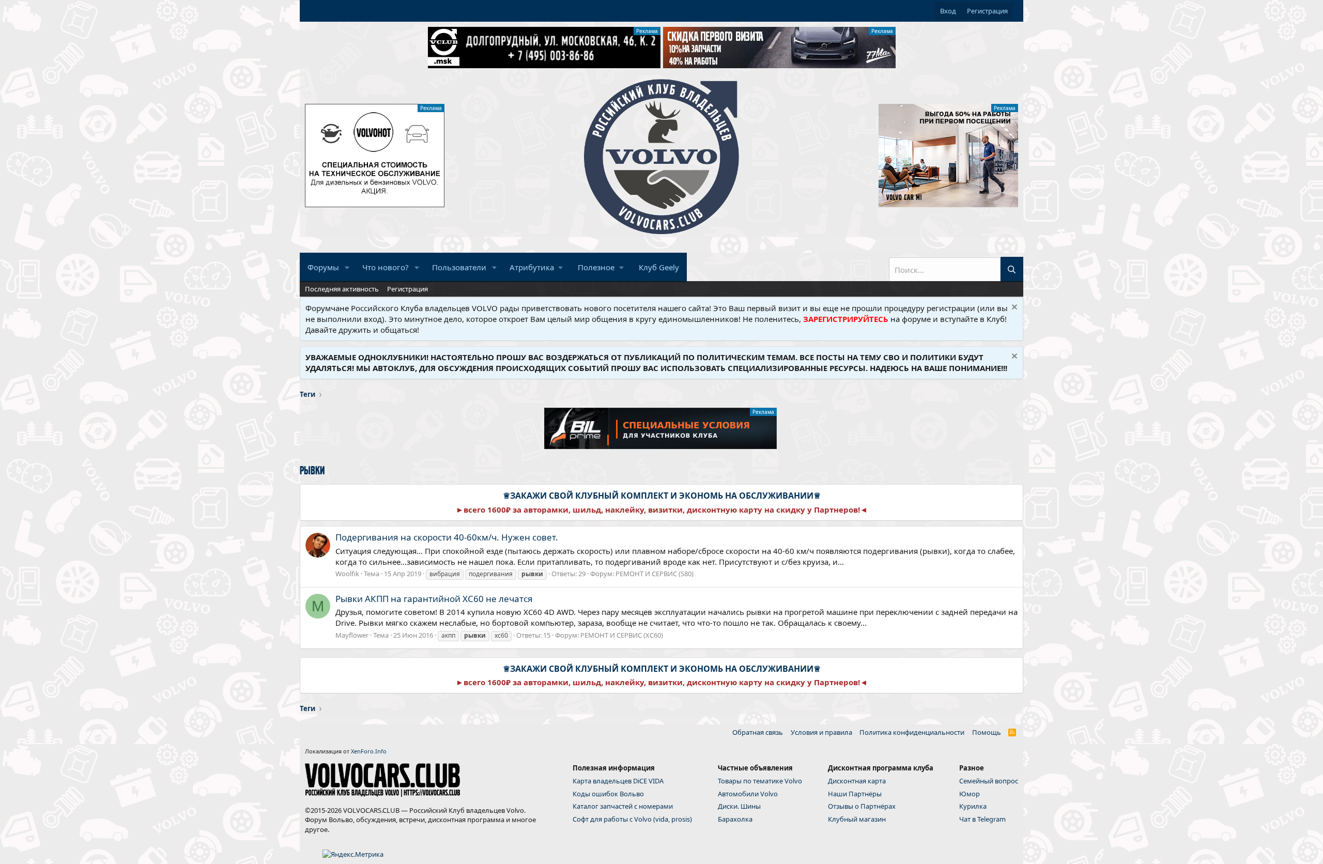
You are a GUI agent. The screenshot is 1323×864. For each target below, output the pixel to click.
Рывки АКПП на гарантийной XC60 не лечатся (434, 599)
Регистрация (407, 289)
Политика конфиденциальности (911, 732)
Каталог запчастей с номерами (623, 806)
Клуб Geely (659, 267)
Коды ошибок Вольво (608, 793)
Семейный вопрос (988, 780)
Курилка (973, 806)
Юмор (969, 793)
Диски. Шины (739, 806)
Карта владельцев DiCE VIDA (618, 780)
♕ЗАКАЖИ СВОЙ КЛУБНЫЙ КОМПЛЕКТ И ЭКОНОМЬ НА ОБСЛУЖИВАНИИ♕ (662, 495)
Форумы (323, 267)
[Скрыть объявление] (1013, 308)
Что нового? (385, 267)
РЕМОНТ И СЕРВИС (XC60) (621, 635)
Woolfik (347, 573)
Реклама (647, 31)
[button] (347, 267)
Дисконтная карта (857, 780)
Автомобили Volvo (748, 793)
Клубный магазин (857, 819)
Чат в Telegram (982, 819)
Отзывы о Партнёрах (862, 806)
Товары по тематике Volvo (760, 780)
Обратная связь (757, 732)
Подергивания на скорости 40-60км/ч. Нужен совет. (446, 537)
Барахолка (735, 819)
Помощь (986, 732)
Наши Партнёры (855, 793)
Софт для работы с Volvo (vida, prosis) (632, 819)
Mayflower (351, 635)
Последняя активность (342, 289)
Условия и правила (821, 732)
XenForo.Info (369, 751)
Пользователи (459, 267)
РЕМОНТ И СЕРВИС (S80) (655, 573)
